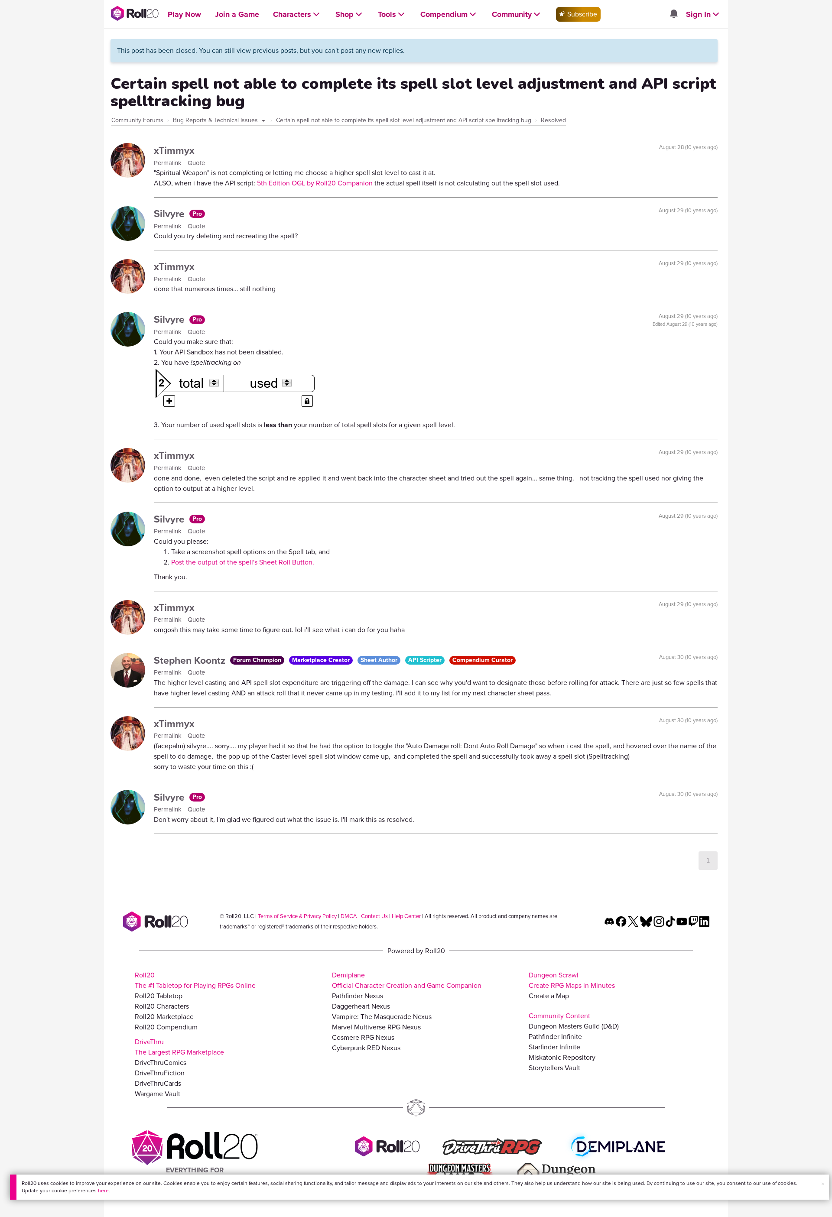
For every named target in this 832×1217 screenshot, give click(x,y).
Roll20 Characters (162, 1006)
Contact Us (374, 916)
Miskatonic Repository (562, 1057)
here (103, 1190)
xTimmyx (174, 150)
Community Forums (137, 120)
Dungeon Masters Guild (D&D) (574, 1026)
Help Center (406, 916)
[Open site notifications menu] (673, 14)
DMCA (349, 916)
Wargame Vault (157, 1094)
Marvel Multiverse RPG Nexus (376, 1027)
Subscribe (581, 14)
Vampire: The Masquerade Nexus (382, 1017)
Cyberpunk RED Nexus (366, 1048)
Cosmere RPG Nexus (363, 1037)
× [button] (823, 1184)
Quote (196, 163)
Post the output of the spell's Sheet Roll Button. (242, 562)
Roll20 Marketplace (164, 1017)
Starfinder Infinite (554, 1047)
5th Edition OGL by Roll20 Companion (315, 183)
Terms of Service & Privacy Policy (297, 916)
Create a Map (549, 996)
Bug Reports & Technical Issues (216, 120)
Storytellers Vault (554, 1068)
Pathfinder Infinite (555, 1037)
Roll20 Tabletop (158, 996)
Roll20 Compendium (166, 1027)
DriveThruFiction (160, 1073)
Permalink (168, 163)
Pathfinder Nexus (357, 996)
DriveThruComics (160, 1063)
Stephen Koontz (191, 660)
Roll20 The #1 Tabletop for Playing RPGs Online (195, 980)
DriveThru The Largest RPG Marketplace (179, 1047)
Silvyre (170, 213)
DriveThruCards (158, 1083)
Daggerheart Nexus (361, 1006)
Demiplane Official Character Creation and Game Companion (406, 980)
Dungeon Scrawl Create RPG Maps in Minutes (572, 980)
